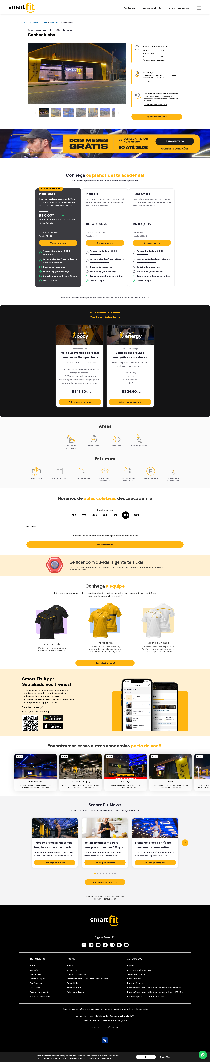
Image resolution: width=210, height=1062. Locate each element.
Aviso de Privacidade (39, 992)
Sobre (32, 965)
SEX (115, 515)
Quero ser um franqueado (139, 970)
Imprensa (131, 965)
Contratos (72, 970)
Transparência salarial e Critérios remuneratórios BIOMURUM (155, 992)
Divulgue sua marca (136, 974)
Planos (70, 965)
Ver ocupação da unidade (154, 60)
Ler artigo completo (54, 862)
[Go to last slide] (36, 113)
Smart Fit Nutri (74, 987)
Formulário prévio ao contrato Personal (145, 996)
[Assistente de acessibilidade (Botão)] (105, 1040)
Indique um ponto (135, 978)
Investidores (35, 974)
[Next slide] (118, 113)
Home (24, 22)
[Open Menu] (199, 8)
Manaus (54, 22)
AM (45, 22)
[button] (44, 112)
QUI (105, 515)
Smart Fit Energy (75, 983)
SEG (74, 515)
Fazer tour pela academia (155, 105)
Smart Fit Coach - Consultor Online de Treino (88, 978)
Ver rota (147, 81)
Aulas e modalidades (77, 992)
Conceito (34, 970)
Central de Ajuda (37, 978)
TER (84, 515)
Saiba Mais (165, 1057)
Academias (129, 8)
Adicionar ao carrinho (80, 402)
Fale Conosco (36, 983)
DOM (136, 515)
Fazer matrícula (105, 544)
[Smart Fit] (22, 8)
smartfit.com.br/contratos (136, 1009)
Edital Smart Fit (37, 987)
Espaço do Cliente (152, 8)
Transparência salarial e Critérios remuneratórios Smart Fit (154, 987)
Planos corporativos (76, 974)
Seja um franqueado (179, 8)
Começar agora (58, 243)
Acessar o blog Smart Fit (105, 882)
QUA (94, 515)
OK (145, 1057)
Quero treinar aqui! (157, 116)
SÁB (126, 515)
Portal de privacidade (40, 996)
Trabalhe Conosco (135, 983)
